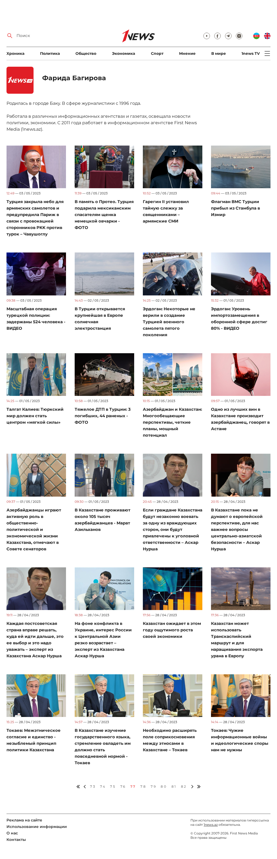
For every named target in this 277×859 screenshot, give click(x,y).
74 (103, 786)
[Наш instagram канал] (239, 36)
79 (153, 786)
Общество (85, 53)
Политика (50, 53)
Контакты (16, 839)
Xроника (15, 53)
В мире (218, 53)
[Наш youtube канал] (206, 36)
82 (184, 786)
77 (133, 786)
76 (123, 786)
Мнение (187, 53)
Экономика (123, 53)
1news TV (251, 53)
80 (164, 786)
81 (174, 786)
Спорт (157, 53)
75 (113, 786)
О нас (12, 833)
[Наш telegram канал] (228, 36)
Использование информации (36, 826)
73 (93, 786)
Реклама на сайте (24, 820)
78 (143, 786)
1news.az (211, 825)
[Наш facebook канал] (217, 36)
